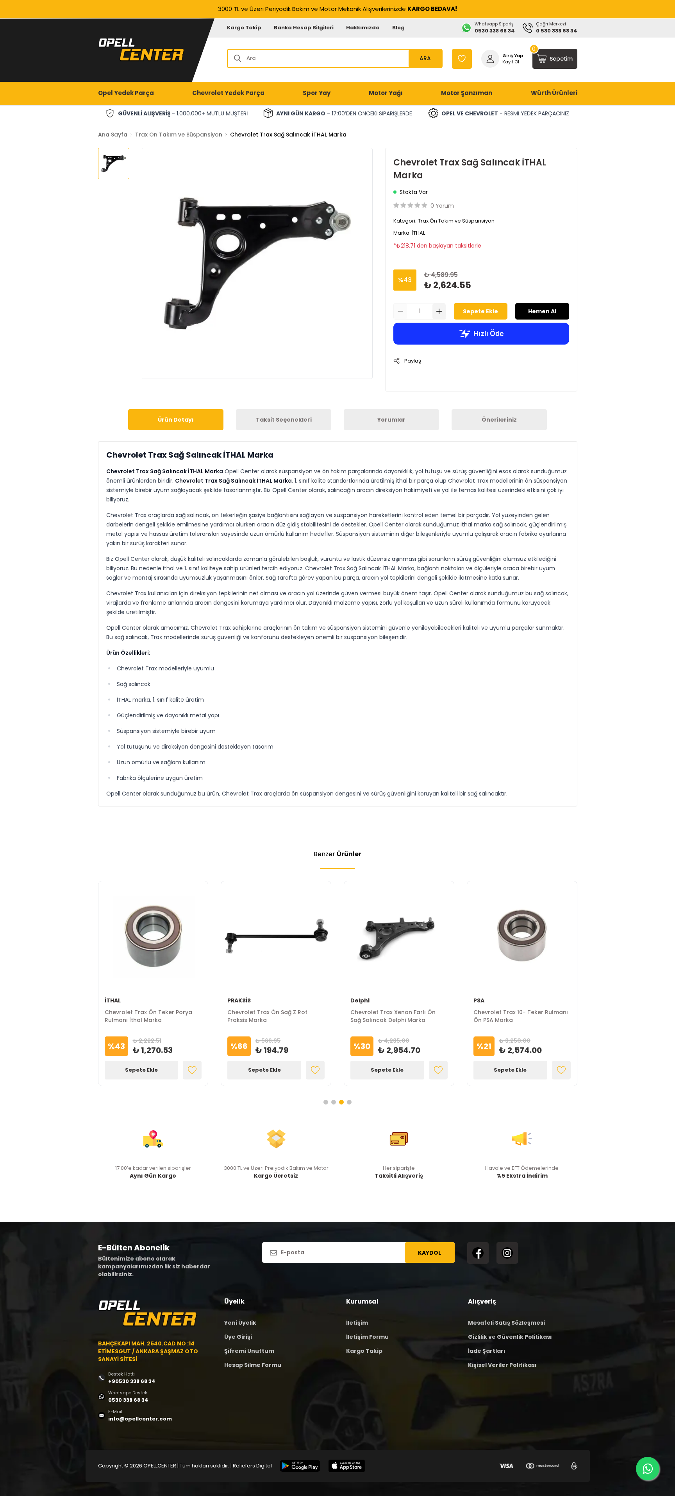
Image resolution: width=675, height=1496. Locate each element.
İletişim (357, 1323)
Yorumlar (391, 420)
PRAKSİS (239, 1000)
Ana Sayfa (112, 134)
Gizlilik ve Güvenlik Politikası (510, 1337)
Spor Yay (316, 93)
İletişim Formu (367, 1337)
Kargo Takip (244, 27)
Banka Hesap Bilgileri (304, 27)
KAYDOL (429, 1253)
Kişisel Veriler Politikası (502, 1365)
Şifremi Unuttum (249, 1351)
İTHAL (418, 233)
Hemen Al (542, 311)
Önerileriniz (499, 420)
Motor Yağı (386, 93)
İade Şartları (486, 1351)
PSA (478, 1000)
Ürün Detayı (176, 420)
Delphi (360, 1000)
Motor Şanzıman (466, 93)
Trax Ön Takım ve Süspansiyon (178, 134)
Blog (398, 27)
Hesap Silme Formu (252, 1365)
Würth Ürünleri (554, 93)
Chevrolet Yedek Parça (228, 93)
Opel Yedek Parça (126, 93)
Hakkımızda (363, 27)
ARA (425, 58)
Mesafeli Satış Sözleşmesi (506, 1323)
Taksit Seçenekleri (284, 420)
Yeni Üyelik (240, 1323)
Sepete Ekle (480, 311)
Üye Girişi (238, 1337)
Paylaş (412, 361)
